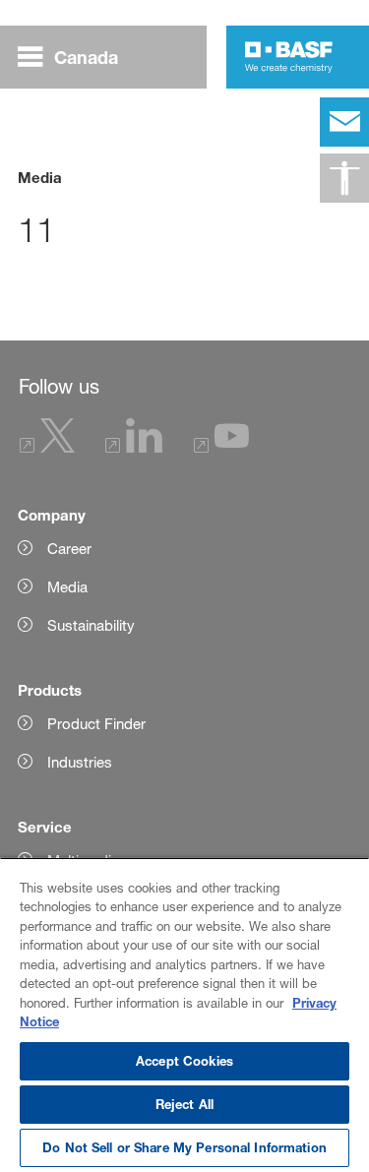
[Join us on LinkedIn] (133, 447)
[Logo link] (289, 57)
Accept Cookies (184, 1061)
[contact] (344, 122)
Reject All (184, 1104)
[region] (184, 1014)
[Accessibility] (344, 178)
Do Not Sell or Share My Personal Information (184, 1147)
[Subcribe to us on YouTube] (221, 447)
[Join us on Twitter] (47, 447)
